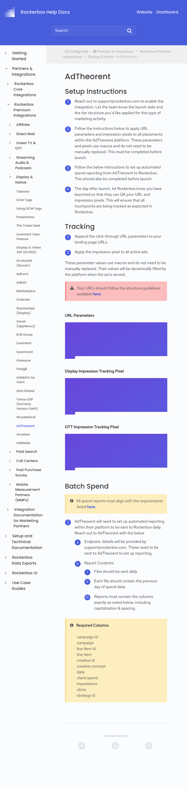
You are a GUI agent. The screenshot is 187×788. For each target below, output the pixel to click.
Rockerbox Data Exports (24, 560)
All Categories (77, 51)
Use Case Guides (21, 585)
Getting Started (19, 56)
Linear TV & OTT (25, 146)
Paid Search (26, 451)
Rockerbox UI (24, 573)
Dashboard (167, 12)
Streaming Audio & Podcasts (25, 163)
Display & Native (24, 180)
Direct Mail (25, 134)
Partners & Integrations (24, 71)
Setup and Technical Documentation (27, 541)
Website (144, 12)
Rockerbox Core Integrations (25, 89)
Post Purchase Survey (28, 473)
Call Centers (26, 461)
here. (91, 506)
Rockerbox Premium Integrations (25, 110)
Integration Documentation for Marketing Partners (28, 518)
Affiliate (22, 124)
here (97, 294)
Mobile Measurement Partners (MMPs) (27, 492)
